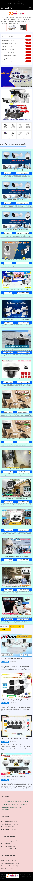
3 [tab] (19, 85)
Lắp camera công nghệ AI (9, 841)
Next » (3, 630)
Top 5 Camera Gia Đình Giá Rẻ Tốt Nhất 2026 (16, 229)
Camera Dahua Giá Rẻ (8, 40)
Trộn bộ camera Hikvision (9, 860)
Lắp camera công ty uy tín (9, 821)
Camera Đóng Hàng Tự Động (16, 170)
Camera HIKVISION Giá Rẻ (9, 43)
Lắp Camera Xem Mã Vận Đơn (16, 468)
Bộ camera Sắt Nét (7, 868)
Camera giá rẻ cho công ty (9, 829)
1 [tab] (14, 85)
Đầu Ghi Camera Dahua (8, 52)
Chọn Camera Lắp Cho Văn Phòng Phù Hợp (16, 556)
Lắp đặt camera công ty (9, 827)
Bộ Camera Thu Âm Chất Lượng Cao (11, 658)
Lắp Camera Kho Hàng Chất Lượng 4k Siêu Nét (14, 700)
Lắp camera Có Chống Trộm (10, 849)
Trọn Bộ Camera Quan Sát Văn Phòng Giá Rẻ (13, 777)
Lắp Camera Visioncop (8, 49)
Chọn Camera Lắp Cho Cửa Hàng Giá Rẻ (16, 527)
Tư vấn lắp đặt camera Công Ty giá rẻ (11, 112)
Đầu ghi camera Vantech (9, 62)
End (9, 630)
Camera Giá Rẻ (6, 8)
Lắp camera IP (6, 843)
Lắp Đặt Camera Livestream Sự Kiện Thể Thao (16, 289)
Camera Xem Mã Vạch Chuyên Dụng (16, 438)
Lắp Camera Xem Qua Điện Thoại (16, 616)
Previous (6, 76)
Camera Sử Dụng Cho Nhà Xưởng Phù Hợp (17, 349)
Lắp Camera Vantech (8, 46)
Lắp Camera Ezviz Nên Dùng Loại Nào (16, 199)
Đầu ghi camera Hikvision (9, 55)
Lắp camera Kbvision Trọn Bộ (10, 863)
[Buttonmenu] (30, 8)
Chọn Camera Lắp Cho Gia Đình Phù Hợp (16, 498)
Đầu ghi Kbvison (6, 59)
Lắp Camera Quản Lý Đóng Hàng (16, 408)
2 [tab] (16, 85)
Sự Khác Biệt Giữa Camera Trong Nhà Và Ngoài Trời (16, 259)
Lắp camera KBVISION (8, 37)
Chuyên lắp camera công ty (10, 824)
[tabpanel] (16, 77)
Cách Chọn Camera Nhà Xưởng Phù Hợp (16, 586)
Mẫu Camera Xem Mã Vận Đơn (17, 379)
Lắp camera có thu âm (8, 846)
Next (26, 76)
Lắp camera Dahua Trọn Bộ (10, 866)
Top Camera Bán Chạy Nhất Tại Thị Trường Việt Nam (16, 319)
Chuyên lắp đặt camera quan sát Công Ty (13, 97)
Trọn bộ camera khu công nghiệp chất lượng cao (15, 738)
